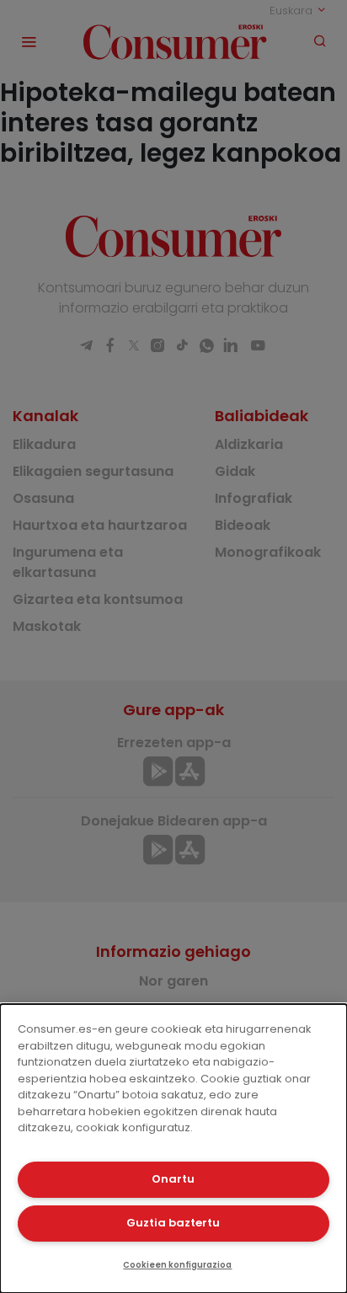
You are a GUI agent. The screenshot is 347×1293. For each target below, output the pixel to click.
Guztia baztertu (173, 1223)
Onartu (173, 1179)
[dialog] (173, 1148)
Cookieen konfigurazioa (177, 1264)
